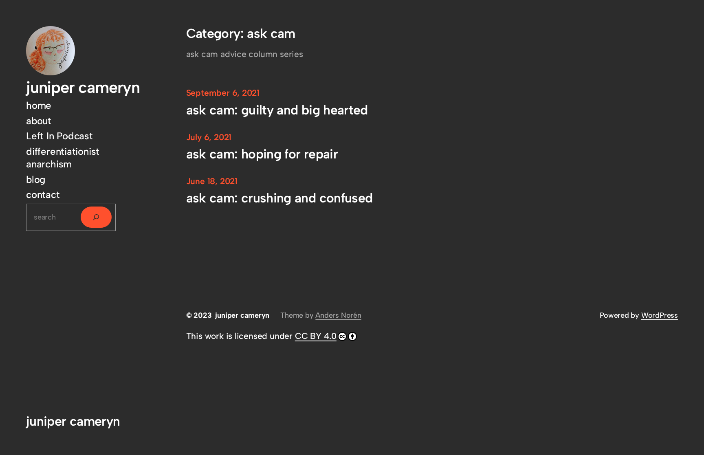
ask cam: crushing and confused (279, 198)
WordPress (659, 315)
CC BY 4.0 (316, 336)
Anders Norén (338, 315)
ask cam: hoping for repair (262, 154)
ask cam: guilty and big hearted (277, 110)
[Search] (96, 217)
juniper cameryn (83, 87)
